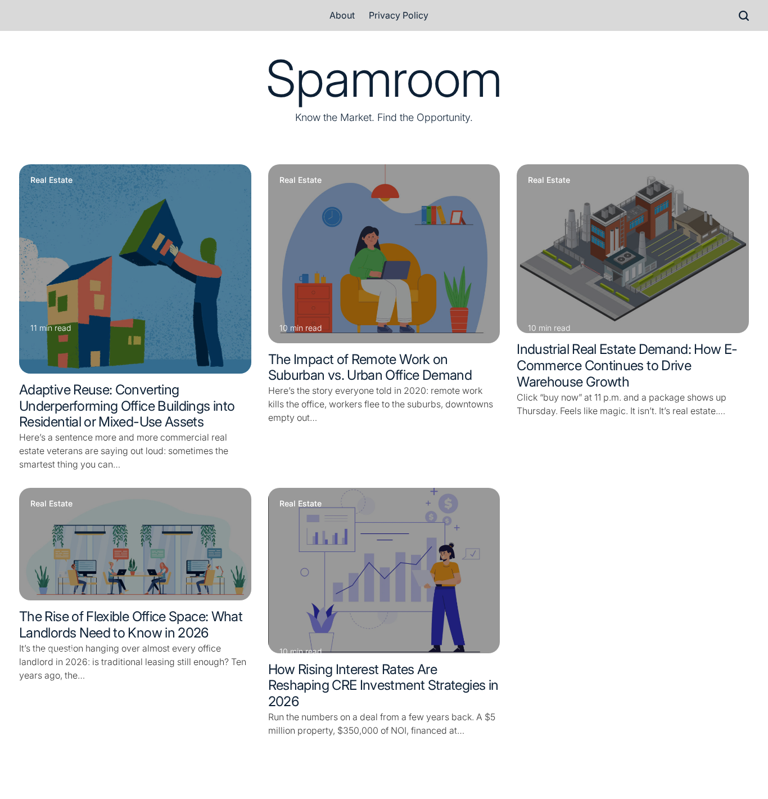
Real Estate (51, 180)
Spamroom (384, 78)
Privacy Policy (398, 15)
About (342, 15)
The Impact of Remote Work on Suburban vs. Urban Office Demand (370, 367)
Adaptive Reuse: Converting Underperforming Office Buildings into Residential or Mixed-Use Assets (126, 405)
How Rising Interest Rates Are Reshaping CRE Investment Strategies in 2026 (383, 685)
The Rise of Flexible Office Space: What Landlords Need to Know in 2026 (130, 624)
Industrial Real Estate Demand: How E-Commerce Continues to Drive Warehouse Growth (627, 365)
